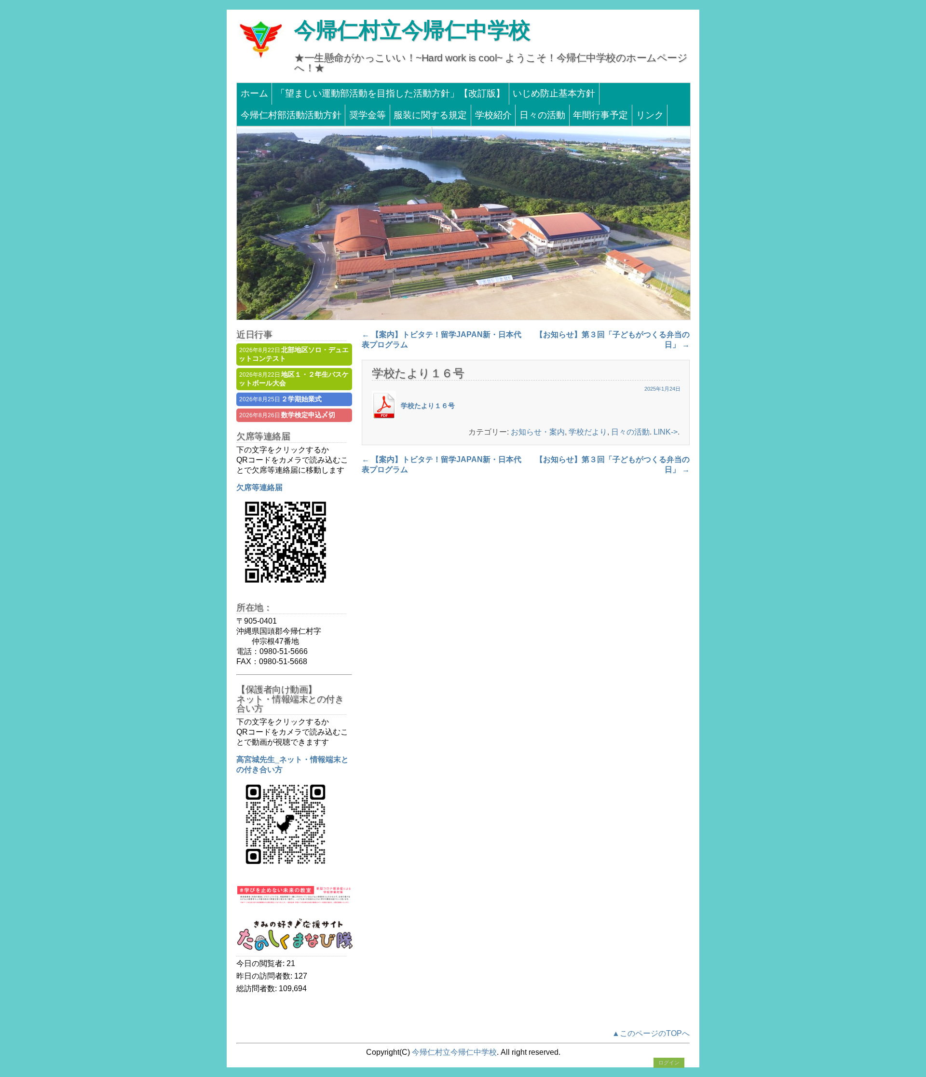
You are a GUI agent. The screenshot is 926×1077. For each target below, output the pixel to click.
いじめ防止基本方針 (554, 93)
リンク (650, 115)
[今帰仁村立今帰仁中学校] (260, 58)
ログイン (669, 1062)
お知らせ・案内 (538, 432)
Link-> (666, 432)
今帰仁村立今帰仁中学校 (412, 30)
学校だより (588, 432)
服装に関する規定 (430, 115)
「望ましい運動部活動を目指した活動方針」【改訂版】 (390, 93)
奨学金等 (367, 115)
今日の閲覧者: (261, 963)
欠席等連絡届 (259, 487)
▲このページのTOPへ (651, 1033)
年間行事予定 (600, 115)
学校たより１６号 (428, 405)
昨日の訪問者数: (265, 976)
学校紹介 (493, 115)
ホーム (254, 93)
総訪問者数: (257, 988)
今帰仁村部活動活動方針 (291, 115)
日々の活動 (542, 115)
